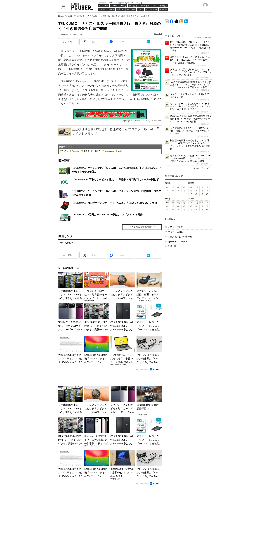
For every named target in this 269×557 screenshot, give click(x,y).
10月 (201, 187)
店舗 (120, 151)
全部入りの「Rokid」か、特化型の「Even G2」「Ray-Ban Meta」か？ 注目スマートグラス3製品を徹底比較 (190, 60)
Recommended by (142, 369)
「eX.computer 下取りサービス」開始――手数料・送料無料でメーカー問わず (115, 179)
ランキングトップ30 (201, 168)
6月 (178, 187)
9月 (207, 187)
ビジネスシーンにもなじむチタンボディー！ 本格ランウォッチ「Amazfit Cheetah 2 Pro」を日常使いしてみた (190, 106)
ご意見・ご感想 (175, 227)
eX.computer (109, 151)
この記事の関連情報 (140, 227)
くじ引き (97, 151)
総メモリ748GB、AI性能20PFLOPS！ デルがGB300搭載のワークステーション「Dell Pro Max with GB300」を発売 (190, 158)
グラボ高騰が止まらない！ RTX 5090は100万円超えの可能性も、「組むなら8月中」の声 (190, 131)
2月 (178, 191)
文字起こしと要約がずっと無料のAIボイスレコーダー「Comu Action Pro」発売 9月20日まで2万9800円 (190, 72)
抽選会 (86, 151)
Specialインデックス (177, 241)
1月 (184, 191)
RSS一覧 (172, 246)
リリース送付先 (175, 232)
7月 (173, 187)
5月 (184, 187)
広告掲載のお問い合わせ (180, 236)
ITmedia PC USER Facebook (172, 20)
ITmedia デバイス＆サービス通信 (167, 20)
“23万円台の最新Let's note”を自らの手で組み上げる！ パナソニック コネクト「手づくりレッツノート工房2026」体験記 (190, 85)
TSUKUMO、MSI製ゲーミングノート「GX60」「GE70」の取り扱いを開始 (114, 202)
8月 (167, 187)
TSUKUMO (66, 243)
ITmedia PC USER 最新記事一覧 (181, 20)
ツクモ (65, 151)
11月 (196, 187)
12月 (191, 187)
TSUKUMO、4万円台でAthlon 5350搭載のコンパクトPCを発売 (107, 214)
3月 (173, 191)
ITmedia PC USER (65, 16)
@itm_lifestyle (176, 20)
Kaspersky (76, 151)
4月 (167, 191)
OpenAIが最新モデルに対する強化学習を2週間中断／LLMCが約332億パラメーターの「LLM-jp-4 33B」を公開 (190, 119)
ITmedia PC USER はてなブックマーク (186, 20)
